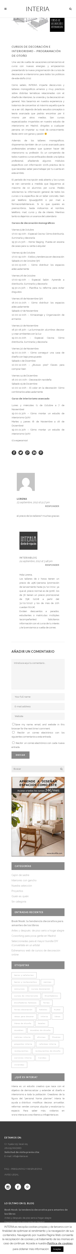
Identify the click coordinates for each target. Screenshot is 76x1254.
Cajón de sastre (20, 875)
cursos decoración (40, 989)
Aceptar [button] (57, 1249)
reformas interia (47, 1044)
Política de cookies (60, 1243)
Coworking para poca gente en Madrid (33, 935)
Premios (56, 1037)
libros (57, 1016)
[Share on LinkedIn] (34, 452)
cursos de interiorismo (26, 996)
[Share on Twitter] (20, 452)
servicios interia (23, 1058)
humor (57, 1010)
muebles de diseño (40, 1030)
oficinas (41, 1037)
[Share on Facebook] (14, 452)
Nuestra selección (21, 885)
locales (41, 1023)
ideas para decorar (24, 1016)
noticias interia (22, 1037)
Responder (52, 506)
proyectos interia (23, 1044)
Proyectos (17, 891)
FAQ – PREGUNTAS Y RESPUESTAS (23, 1169)
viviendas (19, 1065)
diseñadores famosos (25, 1003)
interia (44, 1016)
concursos (19, 989)
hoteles (43, 1010)
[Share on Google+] (27, 452)
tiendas (42, 1058)
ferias (46, 1003)
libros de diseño (22, 1023)
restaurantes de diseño (47, 1051)
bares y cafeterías (24, 975)
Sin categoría (18, 901)
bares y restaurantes (25, 982)
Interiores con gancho (24, 880)
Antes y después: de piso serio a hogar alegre (37, 930)
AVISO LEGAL (11, 1174)
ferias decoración (23, 1010)
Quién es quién (20, 896)
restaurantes (21, 1051)
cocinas (47, 982)
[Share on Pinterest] (41, 452)
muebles (19, 1030)
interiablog (28, 557)
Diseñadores (51, 996)
